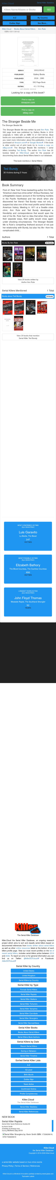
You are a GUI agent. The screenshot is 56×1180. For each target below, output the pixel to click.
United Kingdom (28, 975)
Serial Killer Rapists (29, 994)
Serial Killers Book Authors (29, 1037)
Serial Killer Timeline (28, 1055)
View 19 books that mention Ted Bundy (28, 337)
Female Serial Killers (28, 989)
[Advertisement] (28, 434)
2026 (8, 955)
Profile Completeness (29, 1093)
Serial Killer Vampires (28, 1008)
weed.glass (46, 1174)
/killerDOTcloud (8, 961)
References (35, 1166)
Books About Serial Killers (24, 29)
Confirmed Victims (28, 1089)
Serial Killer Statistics (28, 1106)
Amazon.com (28, 101)
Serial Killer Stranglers (29, 1018)
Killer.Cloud (8, 3)
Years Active (29, 1084)
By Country (43, 17)
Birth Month (28, 1074)
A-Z (14, 17)
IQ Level (28, 1069)
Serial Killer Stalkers (28, 999)
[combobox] (22, 9)
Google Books (36, 142)
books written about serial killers (40, 945)
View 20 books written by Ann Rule (28, 281)
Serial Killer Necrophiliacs (28, 1023)
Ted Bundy (21, 150)
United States (28, 970)
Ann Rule (42, 29)
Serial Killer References (28, 1111)
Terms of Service (22, 1166)
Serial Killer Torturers (28, 1004)
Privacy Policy (7, 1166)
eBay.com (28, 111)
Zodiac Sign (14, 23)
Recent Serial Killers (28, 1046)
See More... (43, 23)
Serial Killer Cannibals (29, 1013)
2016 (52, 953)
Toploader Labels (28, 1176)
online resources (23, 948)
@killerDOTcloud (31, 958)
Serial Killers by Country (29, 980)
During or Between (28, 1051)
